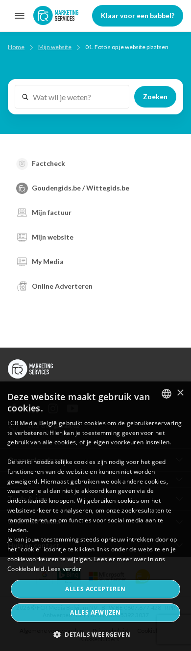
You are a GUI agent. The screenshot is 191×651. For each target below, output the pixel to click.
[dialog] (95, 516)
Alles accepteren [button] (95, 589)
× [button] (180, 393)
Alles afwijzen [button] (95, 612)
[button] (95, 634)
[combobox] (166, 394)
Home (16, 47)
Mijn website (55, 47)
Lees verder (64, 569)
